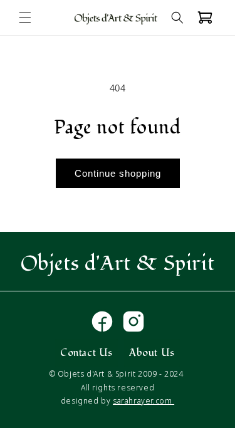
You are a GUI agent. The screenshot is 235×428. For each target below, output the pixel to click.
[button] (25, 17)
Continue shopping (118, 173)
